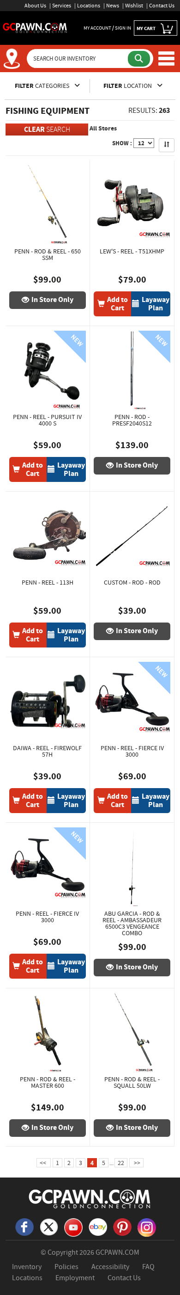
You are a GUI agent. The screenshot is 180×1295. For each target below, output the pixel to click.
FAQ (148, 1266)
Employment (75, 1278)
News (112, 5)
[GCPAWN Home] (90, 1198)
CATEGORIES (43, 85)
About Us (35, 5)
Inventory (27, 1266)
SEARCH (47, 129)
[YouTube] (73, 1226)
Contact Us (161, 5)
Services (61, 5)
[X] (49, 1226)
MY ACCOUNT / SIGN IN (107, 28)
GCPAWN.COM (117, 1252)
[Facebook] (24, 1226)
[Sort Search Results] (166, 145)
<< (44, 1163)
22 (121, 1163)
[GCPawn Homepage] (35, 27)
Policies (66, 1266)
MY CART (153, 28)
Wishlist (134, 5)
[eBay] (98, 1226)
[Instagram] (147, 1226)
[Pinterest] (122, 1226)
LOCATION (128, 85)
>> (136, 1163)
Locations (88, 5)
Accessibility (110, 1266)
